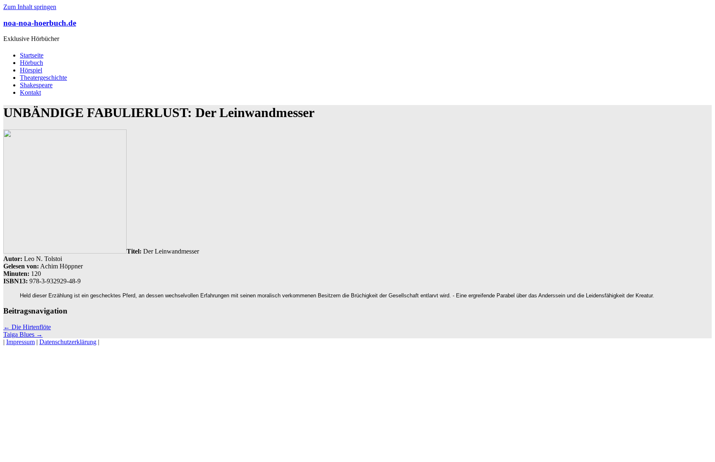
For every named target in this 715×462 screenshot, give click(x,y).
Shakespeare (36, 85)
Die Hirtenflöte (27, 326)
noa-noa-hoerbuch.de (39, 23)
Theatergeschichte (43, 77)
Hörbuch (31, 62)
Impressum (20, 341)
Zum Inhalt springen (29, 6)
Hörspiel (31, 70)
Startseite (31, 55)
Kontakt (30, 92)
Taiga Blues (23, 334)
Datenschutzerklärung (67, 341)
